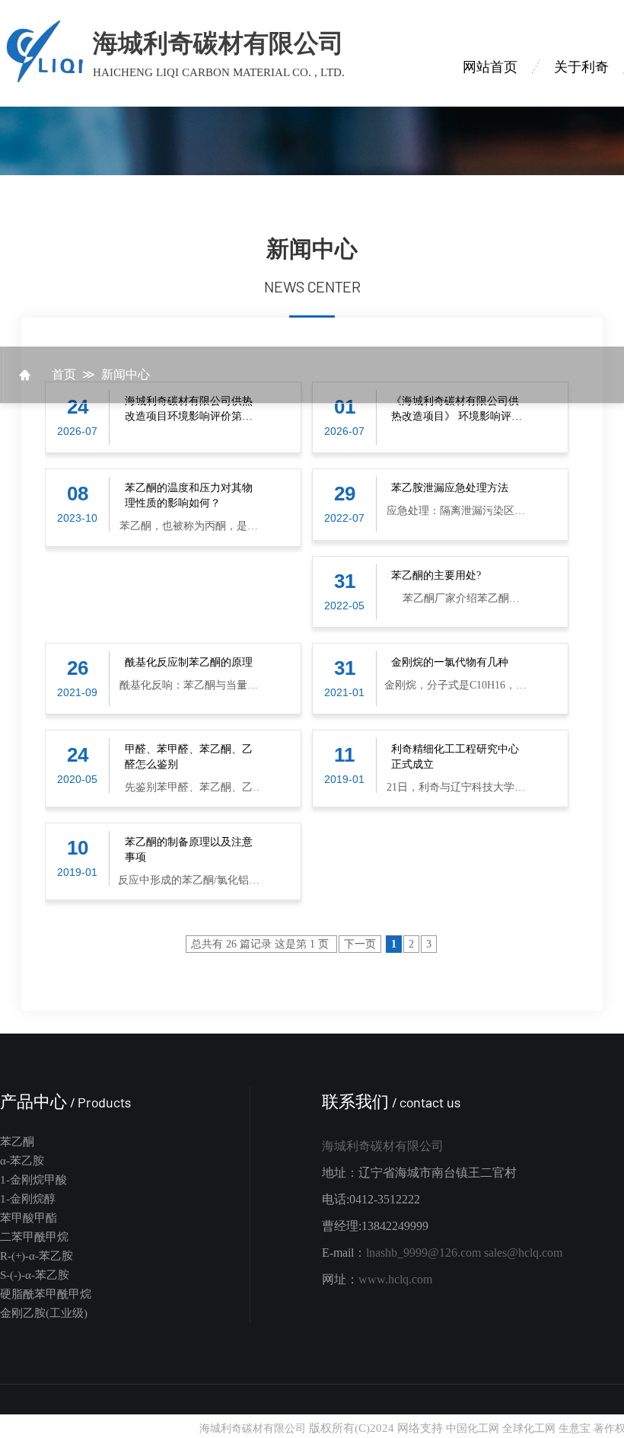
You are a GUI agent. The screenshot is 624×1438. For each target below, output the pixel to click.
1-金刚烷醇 (28, 1199)
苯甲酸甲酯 (28, 1218)
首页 (64, 374)
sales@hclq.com (523, 1252)
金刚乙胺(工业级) (44, 1313)
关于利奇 (581, 67)
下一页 (360, 944)
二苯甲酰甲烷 (34, 1237)
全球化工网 (529, 1428)
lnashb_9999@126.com (423, 1252)
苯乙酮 (17, 1142)
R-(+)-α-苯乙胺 (36, 1256)
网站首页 (490, 67)
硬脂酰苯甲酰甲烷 (45, 1294)
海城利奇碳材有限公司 (383, 1145)
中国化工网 (472, 1428)
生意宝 (575, 1428)
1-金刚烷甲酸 (33, 1180)
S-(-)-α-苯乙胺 (34, 1275)
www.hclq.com (395, 1279)
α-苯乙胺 (22, 1161)
